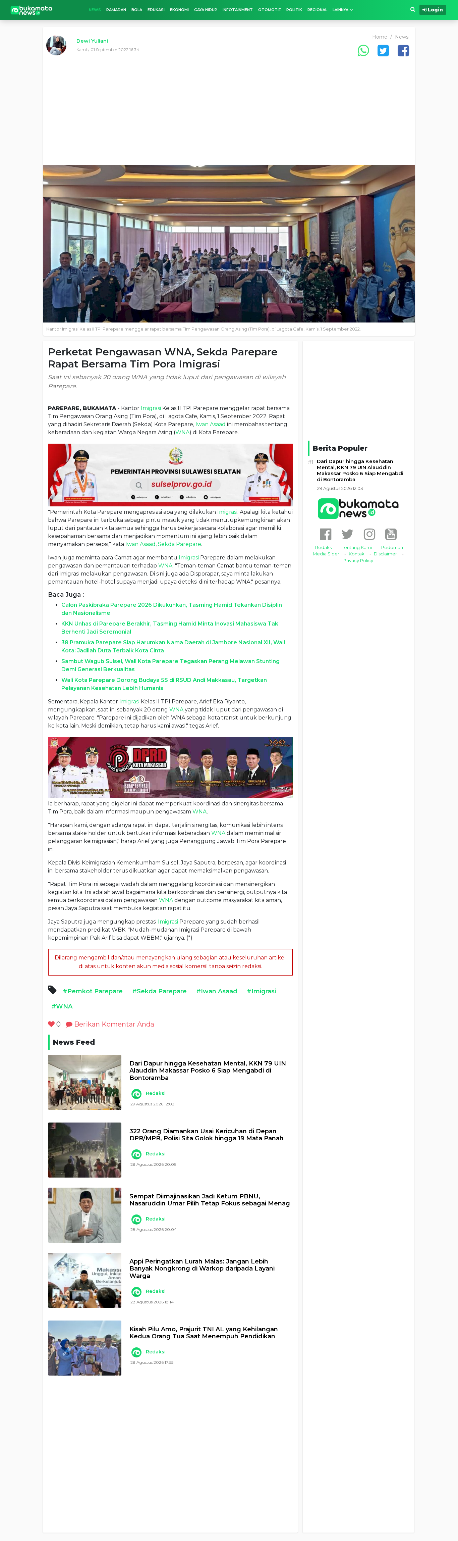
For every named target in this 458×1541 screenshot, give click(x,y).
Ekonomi (179, 9)
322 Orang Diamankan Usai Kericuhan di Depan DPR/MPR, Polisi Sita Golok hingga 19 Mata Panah (206, 1135)
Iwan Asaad (210, 424)
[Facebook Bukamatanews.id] (326, 534)
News (95, 9)
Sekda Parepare (179, 544)
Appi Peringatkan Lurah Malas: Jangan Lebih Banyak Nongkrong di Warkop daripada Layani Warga (202, 1269)
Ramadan (116, 9)
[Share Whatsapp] (363, 50)
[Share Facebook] (403, 50)
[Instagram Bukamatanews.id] (369, 534)
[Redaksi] (136, 1094)
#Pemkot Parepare (93, 991)
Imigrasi (151, 408)
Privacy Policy (358, 560)
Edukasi (156, 9)
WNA (182, 432)
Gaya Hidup (205, 9)
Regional (317, 9)
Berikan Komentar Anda (113, 1024)
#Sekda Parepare (159, 991)
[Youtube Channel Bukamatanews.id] (391, 534)
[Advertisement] (229, 114)
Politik (294, 9)
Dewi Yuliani (92, 41)
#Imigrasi (261, 991)
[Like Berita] (51, 1024)
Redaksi (156, 1093)
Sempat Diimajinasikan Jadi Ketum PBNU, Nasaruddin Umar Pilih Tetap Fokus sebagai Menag (209, 1200)
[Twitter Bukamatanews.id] (347, 534)
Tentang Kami (357, 547)
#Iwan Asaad (216, 991)
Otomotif (269, 9)
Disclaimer (385, 553)
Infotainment (238, 9)
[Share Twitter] (383, 50)
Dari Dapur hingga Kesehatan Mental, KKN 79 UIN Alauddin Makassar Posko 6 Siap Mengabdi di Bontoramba (207, 1071)
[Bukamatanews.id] (31, 10)
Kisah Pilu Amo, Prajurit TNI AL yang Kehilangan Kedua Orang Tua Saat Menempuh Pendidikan (203, 1333)
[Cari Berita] (413, 9)
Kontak (356, 553)
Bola (136, 9)
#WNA (61, 1006)
